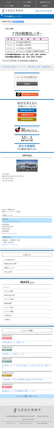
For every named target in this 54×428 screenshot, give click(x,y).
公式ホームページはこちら (10, 244)
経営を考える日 (9, 295)
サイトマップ (11, 423)
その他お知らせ (9, 260)
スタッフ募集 (8, 311)
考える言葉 (8, 272)
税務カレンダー (9, 268)
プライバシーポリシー (26, 423)
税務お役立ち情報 (10, 264)
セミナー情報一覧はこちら (27, 396)
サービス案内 (8, 291)
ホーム (9, 2)
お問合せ (45, 5)
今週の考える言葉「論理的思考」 (39, 67)
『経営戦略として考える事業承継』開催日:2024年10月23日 (22, 379)
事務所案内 (8, 303)
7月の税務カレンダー (13, 16)
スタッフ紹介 (8, 307)
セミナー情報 (8, 299)
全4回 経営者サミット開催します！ (14, 342)
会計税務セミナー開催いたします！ (14, 354)
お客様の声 (8, 315)
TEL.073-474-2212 (43, 11)
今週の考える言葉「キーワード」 (14, 67)
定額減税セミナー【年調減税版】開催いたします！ (19, 391)
